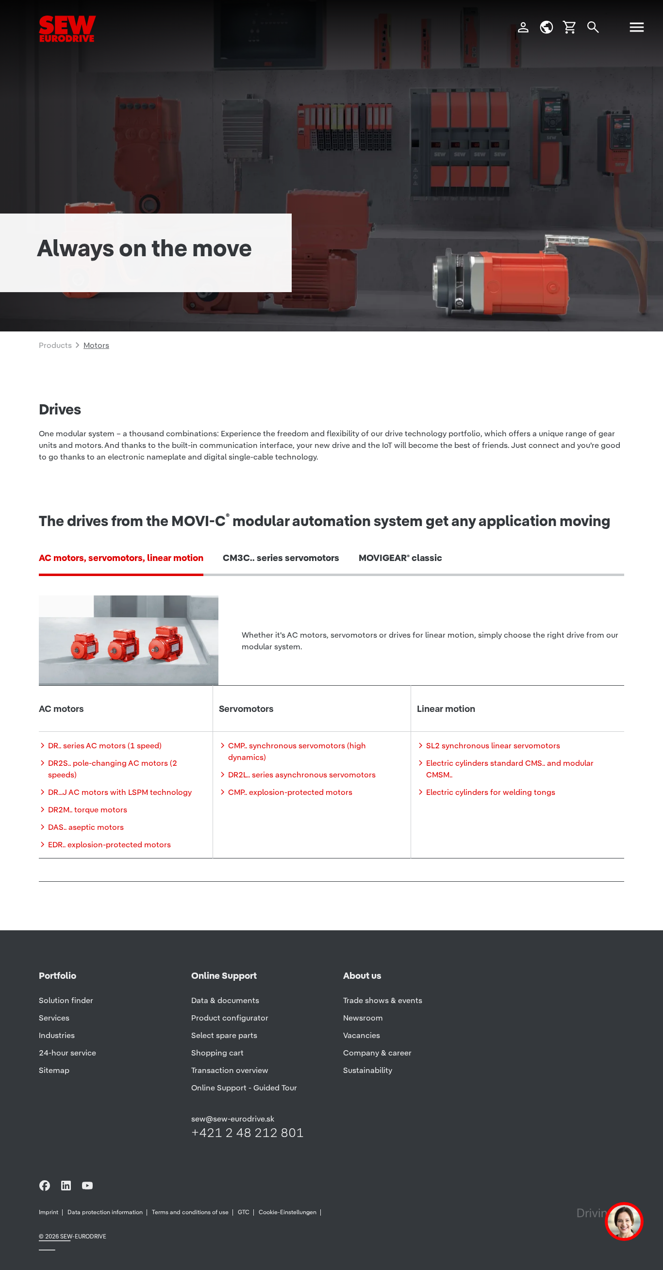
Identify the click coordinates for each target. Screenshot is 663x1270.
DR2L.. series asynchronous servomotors (302, 774)
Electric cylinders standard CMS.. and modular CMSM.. (510, 768)
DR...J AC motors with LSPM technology (120, 792)
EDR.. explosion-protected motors (109, 844)
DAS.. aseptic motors (86, 827)
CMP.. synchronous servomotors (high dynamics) (297, 751)
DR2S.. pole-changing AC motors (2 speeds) (112, 768)
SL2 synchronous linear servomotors (493, 745)
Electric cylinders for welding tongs (490, 792)
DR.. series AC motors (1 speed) (105, 745)
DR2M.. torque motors (87, 809)
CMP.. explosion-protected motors (290, 792)
